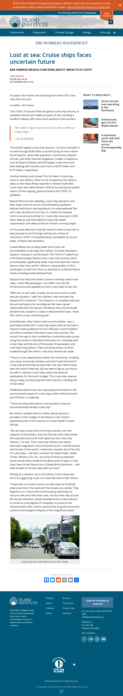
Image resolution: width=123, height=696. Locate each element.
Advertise (67, 613)
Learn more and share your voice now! (88, 7)
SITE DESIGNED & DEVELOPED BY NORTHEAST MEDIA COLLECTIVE (61, 687)
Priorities (50, 598)
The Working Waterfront (61, 42)
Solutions (50, 608)
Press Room (68, 603)
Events (49, 613)
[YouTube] (103, 640)
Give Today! (106, 14)
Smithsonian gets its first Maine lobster (109, 122)
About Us (67, 598)
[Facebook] (84, 640)
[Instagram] (97, 640)
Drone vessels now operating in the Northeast (110, 105)
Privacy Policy (69, 608)
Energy (87, 32)
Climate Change (64, 32)
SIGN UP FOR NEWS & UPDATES (98, 602)
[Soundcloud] (90, 640)
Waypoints (39, 32)
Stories (49, 603)
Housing (105, 32)
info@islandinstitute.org (93, 617)
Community (17, 32)
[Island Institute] (57, 22)
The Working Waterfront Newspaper (77, 12)
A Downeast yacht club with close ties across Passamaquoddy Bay (111, 142)
